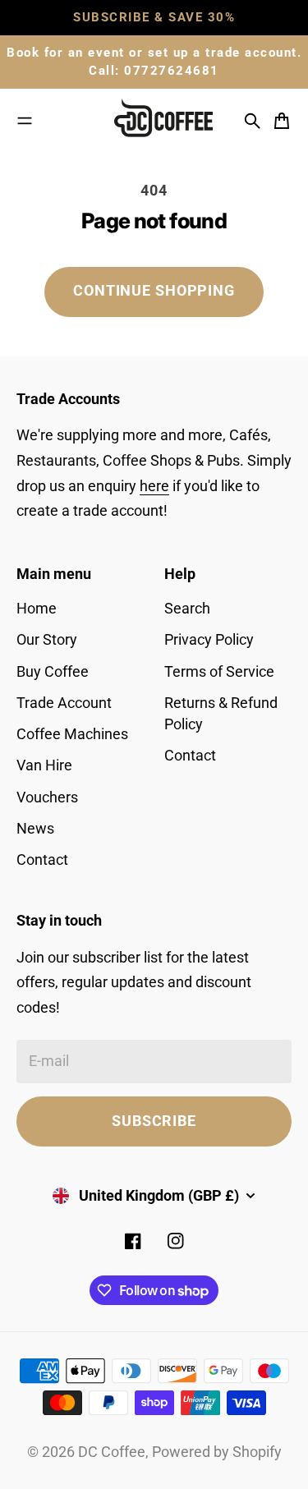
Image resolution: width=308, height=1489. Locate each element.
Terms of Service (219, 672)
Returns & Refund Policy (221, 714)
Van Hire (44, 765)
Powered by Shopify (217, 1452)
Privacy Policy (209, 640)
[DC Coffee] (169, 121)
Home (36, 608)
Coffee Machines (72, 734)
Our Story (46, 640)
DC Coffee (111, 1452)
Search (187, 608)
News (35, 828)
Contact (42, 860)
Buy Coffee (52, 672)
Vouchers (47, 797)
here (154, 486)
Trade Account (64, 703)
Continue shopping (154, 291)
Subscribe (154, 1121)
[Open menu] (24, 121)
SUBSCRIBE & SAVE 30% (154, 17)
